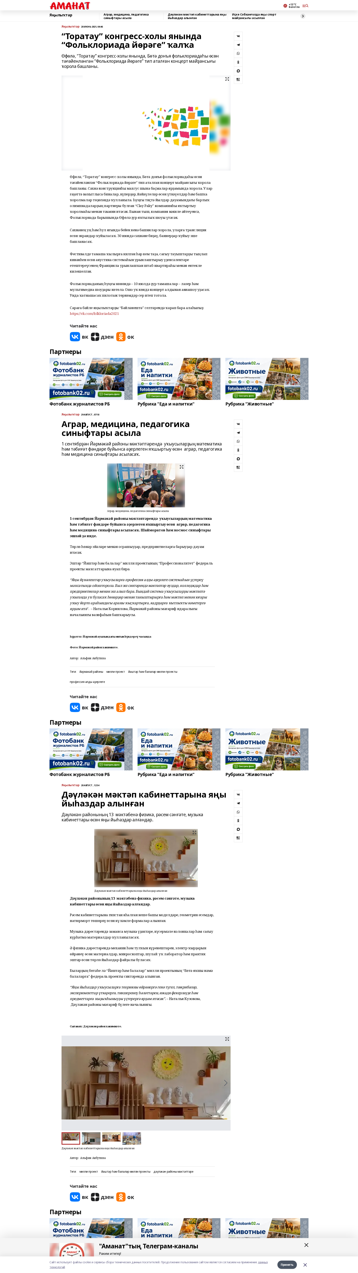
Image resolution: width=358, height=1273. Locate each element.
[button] (226, 1083)
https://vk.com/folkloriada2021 (94, 313)
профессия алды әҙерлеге (87, 682)
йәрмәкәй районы (91, 672)
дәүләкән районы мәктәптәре (173, 1171)
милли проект (115, 672)
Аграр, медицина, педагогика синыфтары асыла (126, 16)
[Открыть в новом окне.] (79, 336)
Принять (287, 1265)
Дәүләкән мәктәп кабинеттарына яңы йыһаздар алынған (197, 16)
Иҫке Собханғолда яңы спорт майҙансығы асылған (254, 16)
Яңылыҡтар (61, 15)
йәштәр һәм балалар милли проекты (152, 672)
